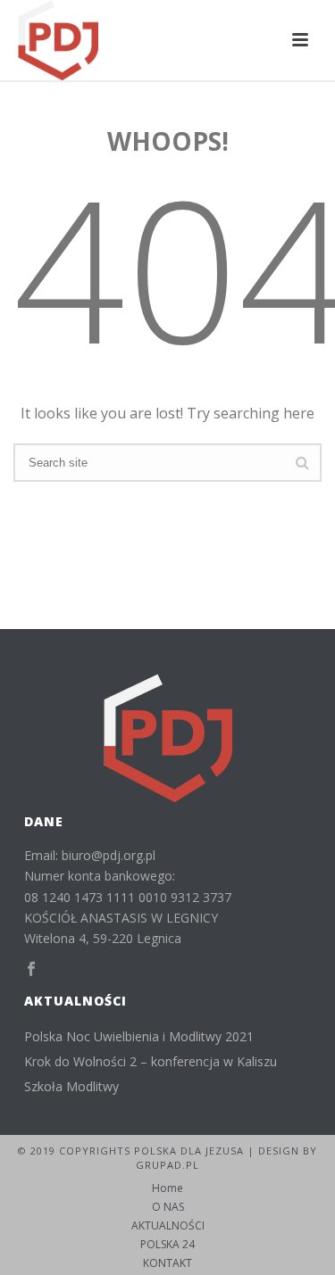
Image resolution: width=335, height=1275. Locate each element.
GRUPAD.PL (167, 1165)
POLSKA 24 (167, 1245)
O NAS (168, 1207)
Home (167, 1188)
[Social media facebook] (31, 969)
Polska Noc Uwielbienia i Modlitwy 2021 (139, 1037)
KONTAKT (167, 1263)
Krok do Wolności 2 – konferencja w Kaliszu (150, 1062)
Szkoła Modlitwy (71, 1087)
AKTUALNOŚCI (168, 1226)
